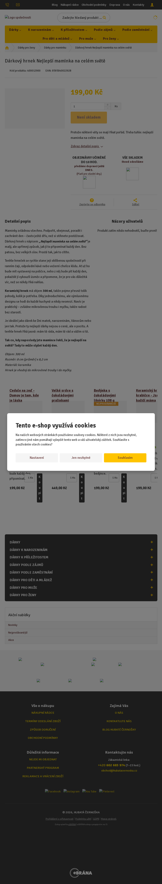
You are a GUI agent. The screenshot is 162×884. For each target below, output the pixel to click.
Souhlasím (125, 458)
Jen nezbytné (81, 458)
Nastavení (37, 458)
